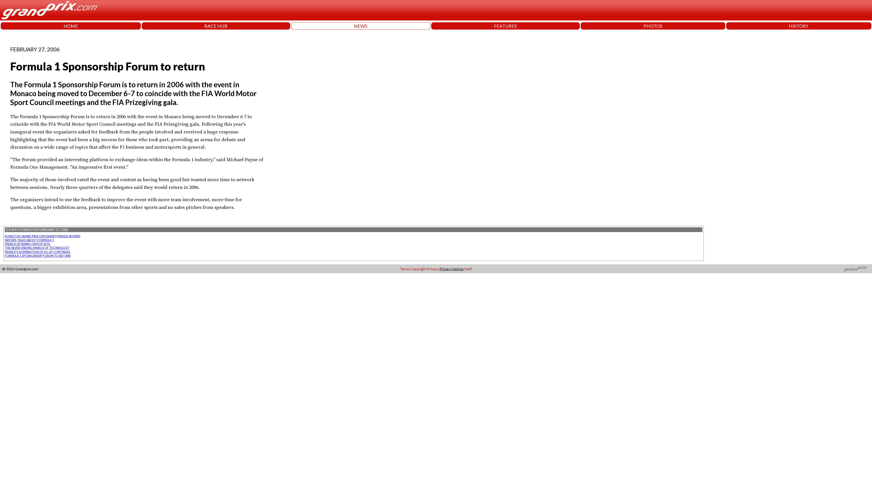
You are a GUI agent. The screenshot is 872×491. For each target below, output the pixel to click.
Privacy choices (451, 269)
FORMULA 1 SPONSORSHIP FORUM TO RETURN (38, 256)
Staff (468, 269)
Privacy (433, 269)
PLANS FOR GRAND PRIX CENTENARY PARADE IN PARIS (42, 236)
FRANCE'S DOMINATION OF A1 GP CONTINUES (37, 252)
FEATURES (505, 26)
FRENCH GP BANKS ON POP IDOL (27, 244)
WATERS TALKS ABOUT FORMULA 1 (29, 240)
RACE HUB (215, 26)
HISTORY (798, 26)
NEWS (360, 26)
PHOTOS (653, 26)
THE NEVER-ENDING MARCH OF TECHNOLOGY (37, 248)
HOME (71, 26)
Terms (405, 269)
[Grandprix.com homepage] (855, 269)
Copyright (418, 269)
